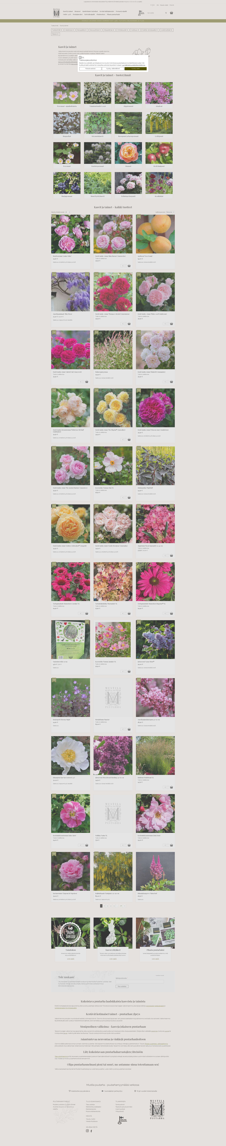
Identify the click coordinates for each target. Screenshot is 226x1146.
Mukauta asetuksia (90, 68)
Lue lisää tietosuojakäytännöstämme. (133, 65)
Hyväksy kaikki (136, 68)
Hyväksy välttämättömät (113, 68)
